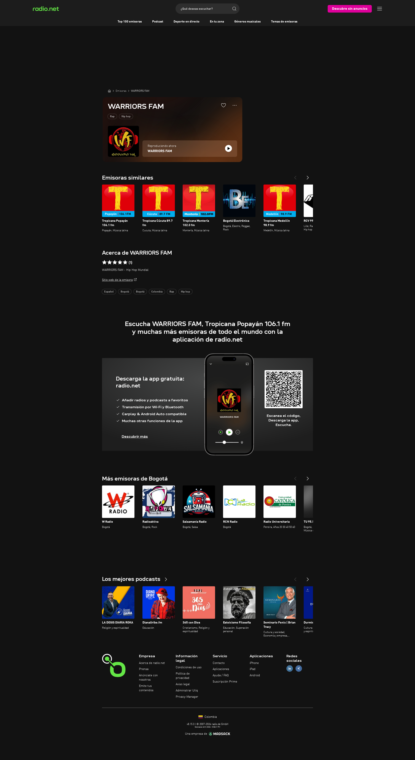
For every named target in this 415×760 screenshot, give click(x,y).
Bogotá (125, 292)
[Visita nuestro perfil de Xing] (298, 668)
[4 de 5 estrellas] (120, 262)
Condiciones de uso (188, 667)
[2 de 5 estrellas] (109, 262)
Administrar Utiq (187, 690)
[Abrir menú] (379, 8)
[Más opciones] (234, 105)
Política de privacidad (183, 676)
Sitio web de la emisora (117, 279)
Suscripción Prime (225, 681)
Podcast (157, 21)
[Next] (308, 176)
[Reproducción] (228, 148)
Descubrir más (135, 436)
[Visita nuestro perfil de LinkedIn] (289, 668)
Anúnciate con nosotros (148, 677)
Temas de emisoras (284, 21)
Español (109, 292)
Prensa (143, 669)
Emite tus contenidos (146, 688)
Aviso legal (183, 684)
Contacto (219, 663)
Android (255, 675)
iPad (252, 669)
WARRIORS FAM (160, 151)
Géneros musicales (247, 21)
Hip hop (126, 116)
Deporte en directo (187, 21)
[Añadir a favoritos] (223, 105)
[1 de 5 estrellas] (104, 262)
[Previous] (295, 176)
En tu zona (217, 21)
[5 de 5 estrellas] (125, 262)
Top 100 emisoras (130, 21)
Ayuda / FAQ (221, 675)
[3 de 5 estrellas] (114, 262)
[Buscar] (234, 8)
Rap (112, 116)
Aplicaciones (221, 669)
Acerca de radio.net (152, 663)
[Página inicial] (109, 91)
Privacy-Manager (187, 696)
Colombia (157, 292)
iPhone (254, 663)
